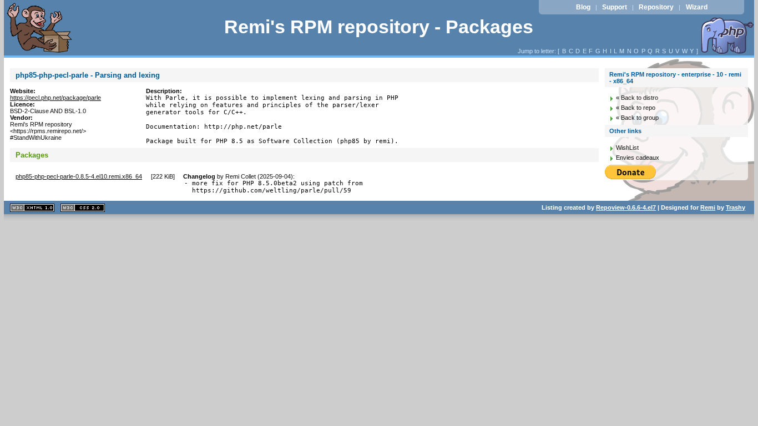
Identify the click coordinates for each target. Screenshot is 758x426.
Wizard (697, 7)
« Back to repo (635, 107)
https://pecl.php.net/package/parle (55, 97)
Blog (583, 7)
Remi (707, 207)
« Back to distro (637, 97)
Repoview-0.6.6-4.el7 (626, 207)
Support (614, 7)
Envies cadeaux (637, 157)
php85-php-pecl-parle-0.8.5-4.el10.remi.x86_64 (79, 176)
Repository (656, 7)
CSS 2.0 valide (82, 208)
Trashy (735, 207)
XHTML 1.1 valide (32, 208)
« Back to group (637, 117)
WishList (627, 147)
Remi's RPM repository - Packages (378, 27)
